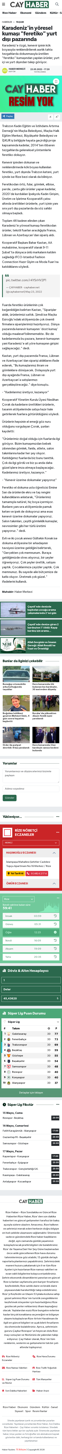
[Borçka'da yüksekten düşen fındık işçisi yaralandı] (45, 703)
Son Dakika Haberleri (16, 1391)
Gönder (9, 798)
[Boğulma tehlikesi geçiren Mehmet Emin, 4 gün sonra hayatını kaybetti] (16, 703)
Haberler (7, 22)
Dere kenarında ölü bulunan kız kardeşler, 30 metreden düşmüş (45, 687)
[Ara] (57, 4)
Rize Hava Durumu (46, 1356)
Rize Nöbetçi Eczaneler (11, 1358)
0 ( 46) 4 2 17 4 (39, 873)
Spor (28, 1411)
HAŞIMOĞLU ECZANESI (21, 852)
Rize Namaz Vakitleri (16, 1368)
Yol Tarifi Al (17, 873)
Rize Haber (9, 13)
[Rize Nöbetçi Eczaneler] (57, 832)
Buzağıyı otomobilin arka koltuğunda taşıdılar (14, 687)
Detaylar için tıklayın (31, 1092)
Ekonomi (25, 13)
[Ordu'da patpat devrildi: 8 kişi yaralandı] (16, 735)
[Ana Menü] (3, 4)
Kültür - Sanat (50, 1407)
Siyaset (19, 1411)
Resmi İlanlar (40, 1411)
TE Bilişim (21, 1450)
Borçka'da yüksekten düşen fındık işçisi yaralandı (44, 716)
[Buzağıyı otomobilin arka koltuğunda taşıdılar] (16, 674)
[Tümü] (57, 816)
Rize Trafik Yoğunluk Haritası (44, 1370)
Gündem (40, 13)
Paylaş (9, 116)
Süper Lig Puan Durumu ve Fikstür (15, 1381)
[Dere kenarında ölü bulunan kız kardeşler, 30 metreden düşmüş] (45, 674)
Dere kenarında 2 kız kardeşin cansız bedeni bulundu (45, 748)
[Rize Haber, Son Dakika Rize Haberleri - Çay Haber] (29, 4)
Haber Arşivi (42, 1391)
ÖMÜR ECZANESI (17, 883)
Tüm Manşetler (44, 1379)
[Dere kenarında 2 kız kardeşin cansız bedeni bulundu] (45, 735)
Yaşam (20, 22)
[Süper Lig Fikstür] (57, 1104)
